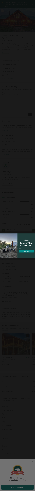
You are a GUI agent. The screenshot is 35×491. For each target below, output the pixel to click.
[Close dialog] (34, 234)
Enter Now (26, 251)
